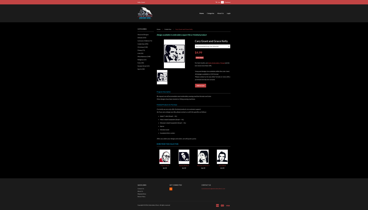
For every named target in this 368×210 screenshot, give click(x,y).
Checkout (227, 2)
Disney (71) (141, 50)
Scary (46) (141, 63)
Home (201, 13)
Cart (220, 2)
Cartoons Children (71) (145, 41)
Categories (210, 13)
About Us (220, 13)
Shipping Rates (142, 194)
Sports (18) (141, 69)
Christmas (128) (143, 47)
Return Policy (141, 196)
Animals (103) (142, 37)
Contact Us (141, 188)
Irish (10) (140, 53)
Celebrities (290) (143, 44)
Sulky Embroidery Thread (216, 63)
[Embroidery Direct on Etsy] (170, 190)
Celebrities (167, 29)
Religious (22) (142, 59)
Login (228, 13)
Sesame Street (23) (144, 66)
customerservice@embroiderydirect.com (213, 188)
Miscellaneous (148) (144, 56)
